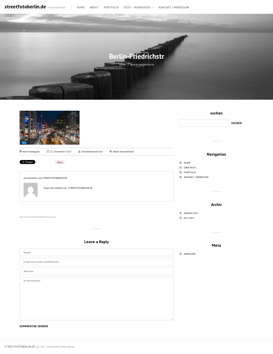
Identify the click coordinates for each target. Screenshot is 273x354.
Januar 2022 (191, 213)
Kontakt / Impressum (173, 7)
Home (81, 7)
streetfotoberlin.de (25, 6)
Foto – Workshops (137, 7)
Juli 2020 (189, 217)
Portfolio (111, 7)
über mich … (191, 167)
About (94, 7)
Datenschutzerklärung (60, 346)
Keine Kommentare (123, 151)
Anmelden (189, 253)
